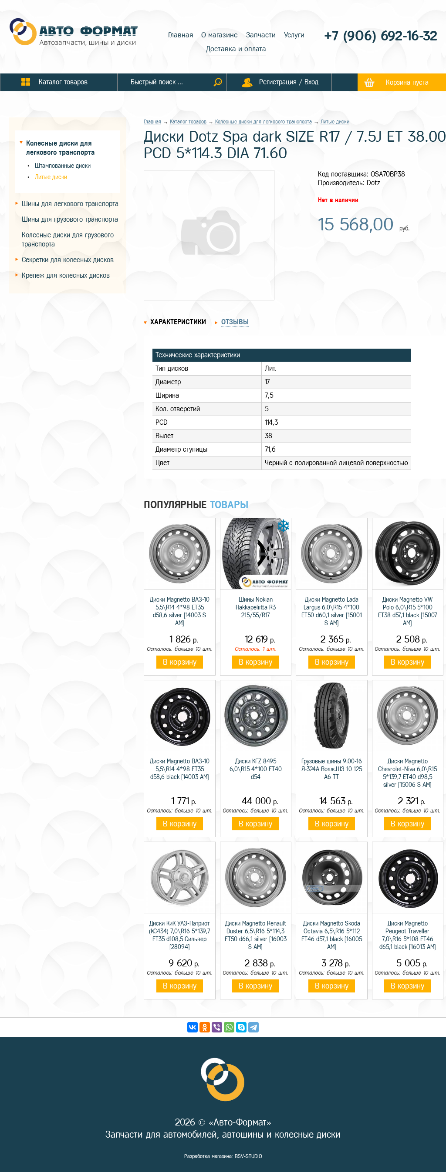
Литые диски (51, 177)
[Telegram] (253, 1027)
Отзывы (235, 322)
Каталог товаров (188, 121)
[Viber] (217, 1027)
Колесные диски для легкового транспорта (263, 121)
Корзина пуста (407, 82)
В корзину (179, 662)
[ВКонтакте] (192, 1027)
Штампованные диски (63, 166)
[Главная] (74, 33)
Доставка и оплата (236, 49)
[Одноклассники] (204, 1027)
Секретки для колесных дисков (68, 259)
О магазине (219, 35)
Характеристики (178, 322)
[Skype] (241, 1027)
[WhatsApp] (229, 1027)
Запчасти (261, 35)
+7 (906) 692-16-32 (380, 36)
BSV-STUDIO (248, 1156)
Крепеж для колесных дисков (66, 275)
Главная (180, 35)
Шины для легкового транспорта (70, 203)
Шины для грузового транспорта (70, 219)
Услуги (294, 35)
